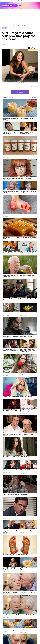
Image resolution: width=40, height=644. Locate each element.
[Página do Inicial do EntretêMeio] (9, 5)
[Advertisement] (20, 16)
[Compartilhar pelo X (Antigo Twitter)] (29, 48)
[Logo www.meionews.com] (20, 1)
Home (14, 25)
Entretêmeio (18, 25)
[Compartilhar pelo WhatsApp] (32, 48)
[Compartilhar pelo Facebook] (34, 48)
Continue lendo (20, 92)
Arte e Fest (24, 25)
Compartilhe (24, 47)
